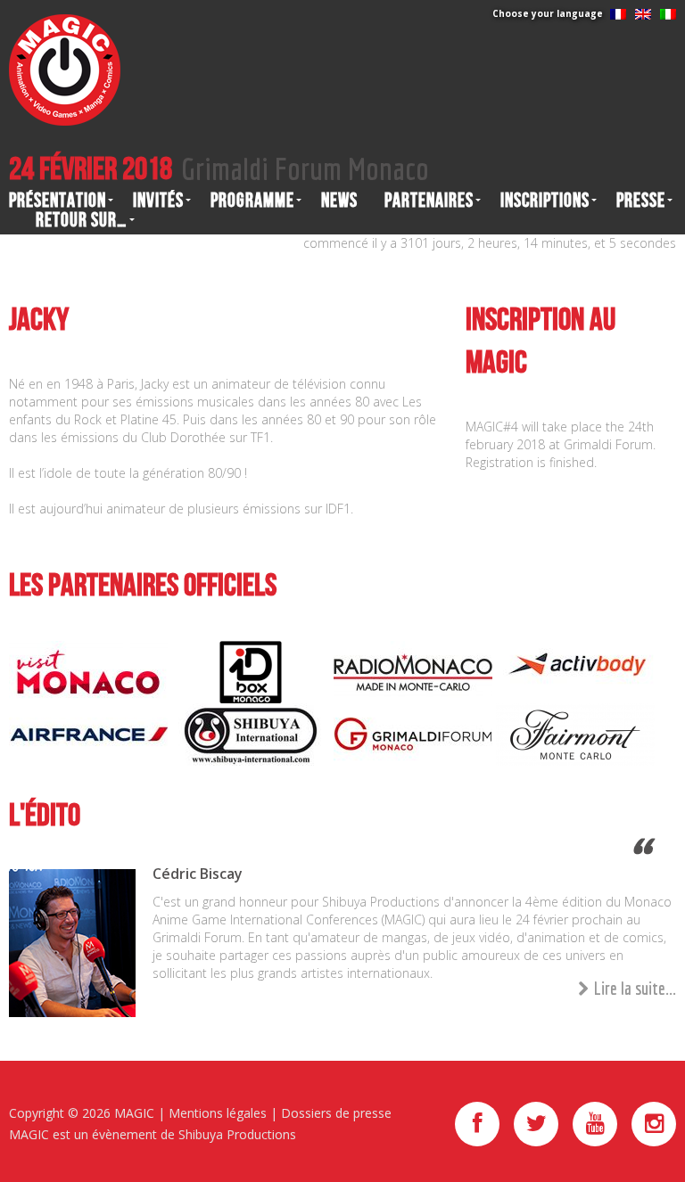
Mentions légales (218, 1112)
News (339, 200)
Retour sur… (82, 220)
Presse (640, 200)
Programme (252, 200)
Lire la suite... (635, 988)
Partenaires (429, 200)
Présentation (57, 200)
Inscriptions (545, 200)
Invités (158, 200)
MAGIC (134, 1112)
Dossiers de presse (336, 1112)
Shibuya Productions (237, 1134)
